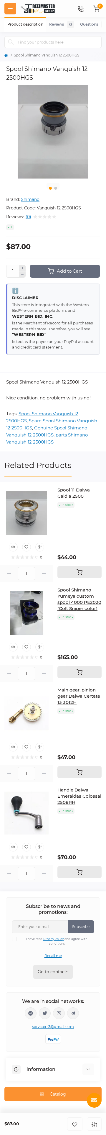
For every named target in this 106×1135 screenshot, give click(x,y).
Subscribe (81, 926)
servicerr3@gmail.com (53, 1026)
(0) (28, 217)
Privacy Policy (53, 939)
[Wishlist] (26, 547)
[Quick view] (13, 547)
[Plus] (22, 268)
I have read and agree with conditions (56, 941)
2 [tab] (55, 188)
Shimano (30, 199)
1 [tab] (50, 188)
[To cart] (79, 572)
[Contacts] (80, 8)
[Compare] (39, 547)
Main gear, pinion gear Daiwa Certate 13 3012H (78, 696)
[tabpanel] (53, 132)
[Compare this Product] (94, 1124)
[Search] (10, 42)
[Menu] (10, 8)
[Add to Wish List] (74, 1124)
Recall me (53, 956)
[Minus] (22, 274)
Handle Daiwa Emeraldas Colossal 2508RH (79, 796)
